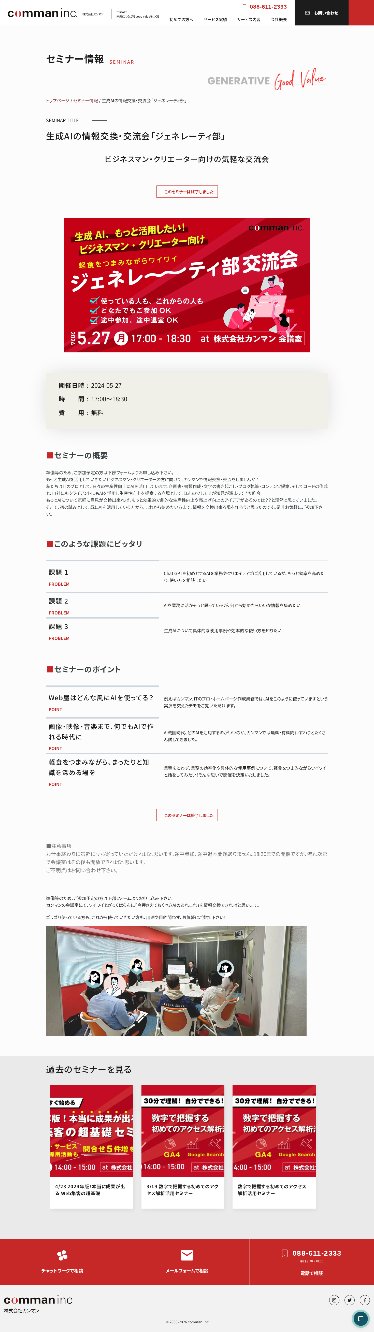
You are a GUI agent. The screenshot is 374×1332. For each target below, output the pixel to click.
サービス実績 (215, 19)
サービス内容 (249, 19)
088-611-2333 (268, 7)
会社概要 (279, 19)
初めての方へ (181, 19)
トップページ (57, 100)
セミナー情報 (85, 100)
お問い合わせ (326, 13)
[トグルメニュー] (361, 12)
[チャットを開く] (361, 1319)
